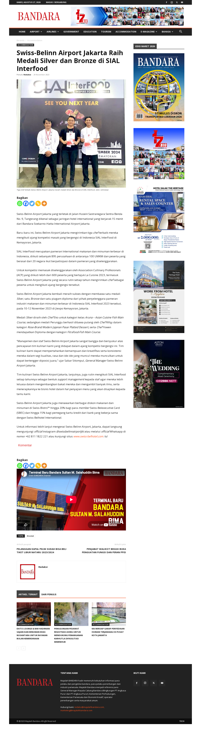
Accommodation (126, 31)
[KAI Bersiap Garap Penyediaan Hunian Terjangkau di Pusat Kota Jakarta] (109, 614)
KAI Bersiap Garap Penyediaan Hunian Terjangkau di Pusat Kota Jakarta (108, 632)
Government (71, 31)
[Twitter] (176, 2)
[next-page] (24, 648)
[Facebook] (166, 2)
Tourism (106, 31)
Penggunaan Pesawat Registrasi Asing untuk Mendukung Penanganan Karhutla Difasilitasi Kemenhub (68, 635)
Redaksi (27, 74)
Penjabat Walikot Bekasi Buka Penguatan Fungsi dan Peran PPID (104, 550)
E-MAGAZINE (148, 31)
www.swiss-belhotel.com (88, 436)
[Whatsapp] (19, 203)
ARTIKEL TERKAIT (28, 594)
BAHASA (166, 31)
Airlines (51, 31)
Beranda (20, 40)
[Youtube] (182, 2)
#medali (30, 536)
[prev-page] (19, 648)
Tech (181, 721)
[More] (44, 203)
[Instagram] (171, 2)
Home (22, 31)
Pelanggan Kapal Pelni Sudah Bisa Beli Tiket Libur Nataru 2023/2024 (41, 550)
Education (90, 31)
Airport (35, 31)
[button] (180, 31)
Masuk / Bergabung (56, 2)
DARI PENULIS (48, 594)
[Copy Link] (38, 203)
